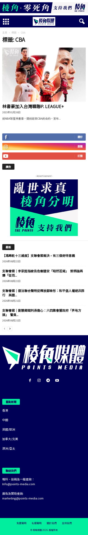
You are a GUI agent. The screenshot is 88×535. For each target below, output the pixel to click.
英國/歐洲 (8, 429)
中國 (5, 420)
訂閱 (80, 156)
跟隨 (80, 146)
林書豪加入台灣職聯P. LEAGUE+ (33, 106)
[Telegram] (48, 380)
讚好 (80, 137)
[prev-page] (4, 328)
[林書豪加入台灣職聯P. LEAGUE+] (44, 75)
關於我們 (52, 523)
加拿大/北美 (10, 439)
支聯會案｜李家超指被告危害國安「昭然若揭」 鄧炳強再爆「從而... (42, 273)
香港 (5, 410)
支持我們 (67, 523)
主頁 (4, 32)
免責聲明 (21, 523)
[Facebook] (30, 380)
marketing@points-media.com (23, 498)
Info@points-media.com (18, 484)
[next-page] (10, 328)
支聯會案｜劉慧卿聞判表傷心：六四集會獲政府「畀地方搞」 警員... (41, 312)
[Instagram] (39, 380)
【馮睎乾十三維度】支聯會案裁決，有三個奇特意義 (38, 255)
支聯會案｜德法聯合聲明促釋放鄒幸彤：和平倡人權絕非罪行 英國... (43, 292)
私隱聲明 (37, 523)
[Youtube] (57, 380)
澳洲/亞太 (8, 448)
